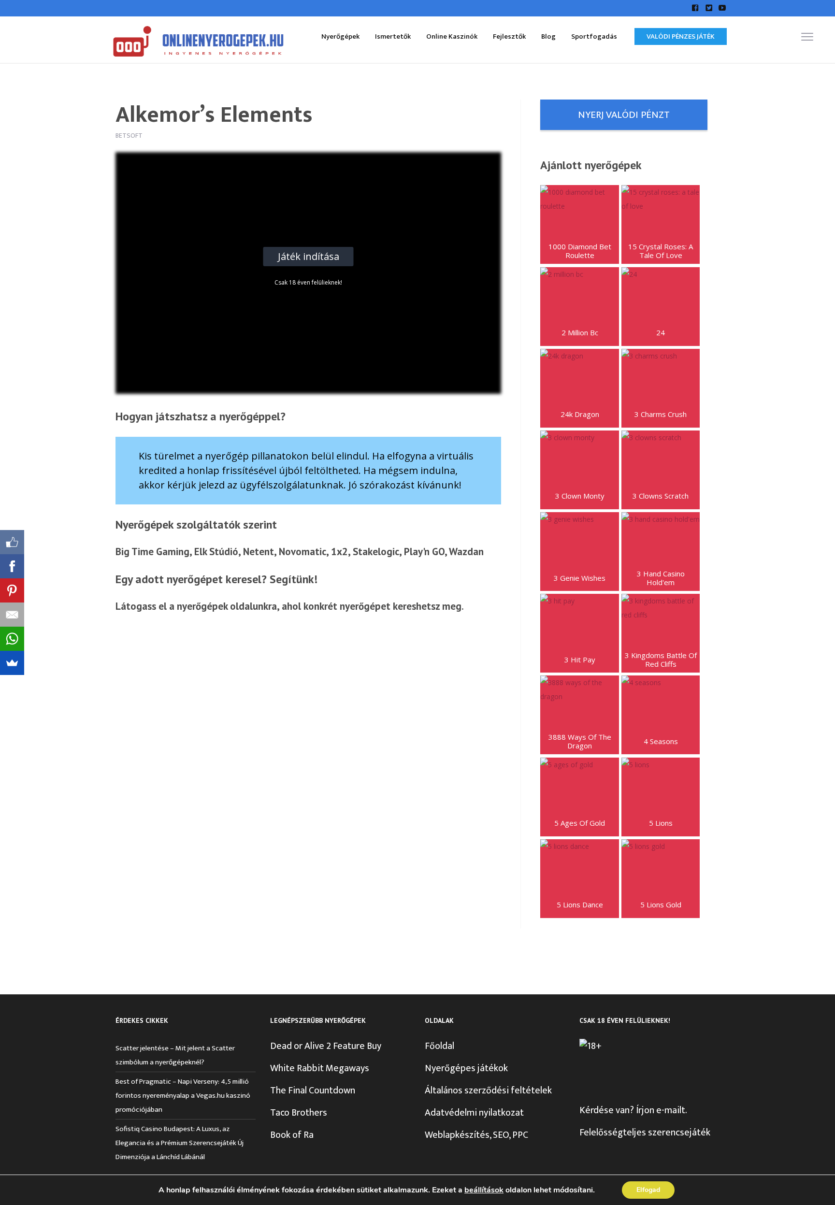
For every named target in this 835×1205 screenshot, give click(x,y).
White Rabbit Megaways (319, 1068)
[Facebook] (12, 566)
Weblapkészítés (457, 1135)
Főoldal (439, 1046)
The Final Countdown (312, 1090)
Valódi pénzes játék (681, 36)
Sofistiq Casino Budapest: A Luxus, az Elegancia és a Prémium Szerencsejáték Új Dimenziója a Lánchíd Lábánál (179, 1143)
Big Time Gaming (152, 551)
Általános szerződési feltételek (488, 1090)
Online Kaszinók (451, 36)
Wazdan (466, 551)
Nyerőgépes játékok (466, 1068)
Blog (548, 36)
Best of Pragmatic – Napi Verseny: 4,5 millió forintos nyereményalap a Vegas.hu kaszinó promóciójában (182, 1096)
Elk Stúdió (216, 551)
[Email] (12, 614)
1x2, (340, 551)
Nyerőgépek (340, 36)
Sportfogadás (594, 36)
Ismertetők (393, 36)
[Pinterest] (12, 590)
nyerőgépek (202, 606)
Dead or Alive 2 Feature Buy (325, 1046)
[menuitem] (340, 36)
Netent (258, 551)
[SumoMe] (12, 663)
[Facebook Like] (12, 542)
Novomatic (302, 551)
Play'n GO (424, 551)
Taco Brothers (298, 1113)
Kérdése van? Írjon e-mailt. (633, 1110)
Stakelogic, (377, 551)
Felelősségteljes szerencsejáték (644, 1132)
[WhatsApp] (12, 639)
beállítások (484, 1190)
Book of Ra (292, 1135)
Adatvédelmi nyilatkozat (474, 1113)
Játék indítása (308, 256)
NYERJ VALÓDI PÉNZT (624, 114)
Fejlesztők (509, 36)
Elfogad (648, 1189)
